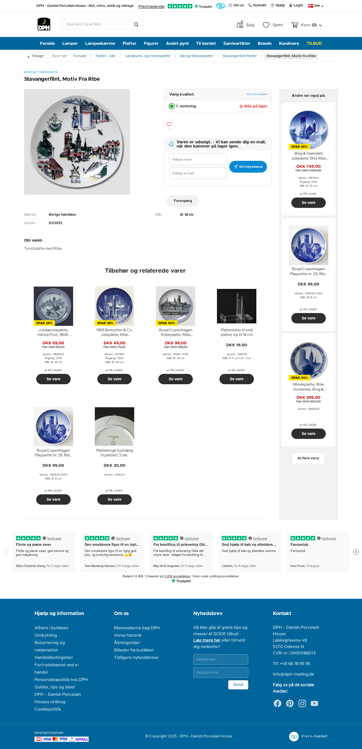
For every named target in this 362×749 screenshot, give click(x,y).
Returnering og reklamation (49, 646)
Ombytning (45, 635)
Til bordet (206, 43)
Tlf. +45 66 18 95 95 (291, 664)
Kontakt (282, 613)
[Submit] (136, 24)
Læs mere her (207, 640)
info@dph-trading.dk (293, 674)
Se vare (53, 379)
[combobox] (102, 24)
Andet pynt (177, 43)
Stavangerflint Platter (240, 56)
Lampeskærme (100, 43)
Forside (47, 43)
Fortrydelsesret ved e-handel (56, 668)
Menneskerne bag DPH (137, 628)
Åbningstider (127, 643)
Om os (121, 613)
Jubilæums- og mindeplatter (148, 56)
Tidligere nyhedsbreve (136, 658)
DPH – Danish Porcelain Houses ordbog (57, 698)
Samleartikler (236, 43)
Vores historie (128, 635)
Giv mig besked (251, 166)
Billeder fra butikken (134, 650)
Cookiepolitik (47, 709)
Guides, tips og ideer (54, 687)
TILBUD (314, 43)
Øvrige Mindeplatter (196, 56)
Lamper (70, 43)
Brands (265, 43)
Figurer (151, 43)
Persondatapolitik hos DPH (61, 680)
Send (238, 685)
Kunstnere (289, 43)
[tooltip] (53, 332)
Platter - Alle (105, 56)
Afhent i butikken (51, 628)
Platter (129, 43)
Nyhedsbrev (208, 613)
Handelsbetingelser (53, 658)
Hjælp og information (59, 613)
